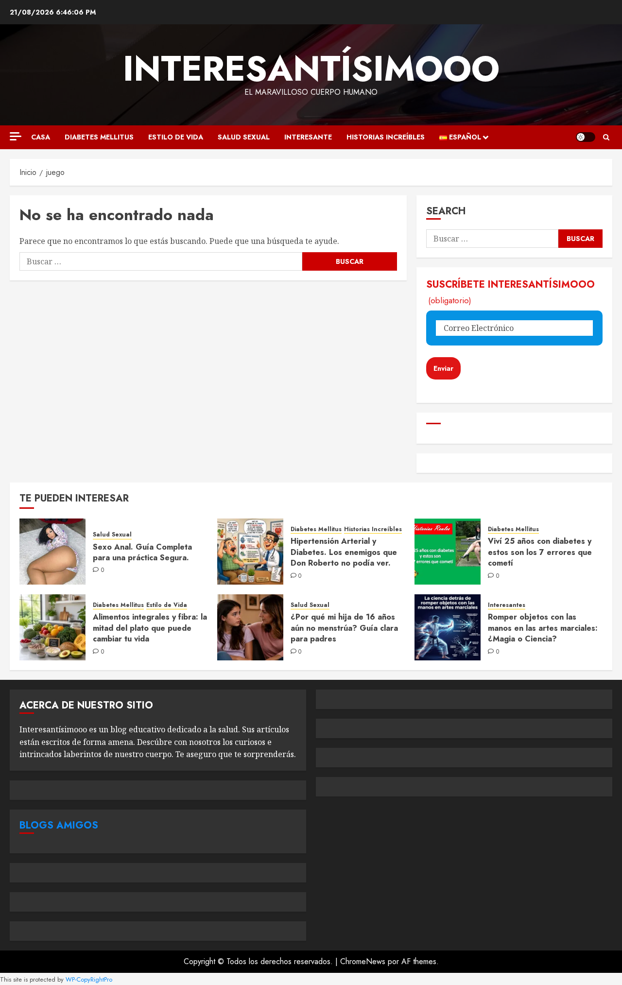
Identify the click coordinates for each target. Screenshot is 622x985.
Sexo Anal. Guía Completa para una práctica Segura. (142, 552)
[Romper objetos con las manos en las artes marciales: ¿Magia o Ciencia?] (448, 627)
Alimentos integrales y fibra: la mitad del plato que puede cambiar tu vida (150, 627)
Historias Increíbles (385, 137)
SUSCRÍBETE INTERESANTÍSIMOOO (510, 291)
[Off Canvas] (15, 136)
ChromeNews (362, 961)
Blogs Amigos (58, 825)
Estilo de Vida (175, 137)
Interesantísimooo (311, 68)
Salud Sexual (244, 137)
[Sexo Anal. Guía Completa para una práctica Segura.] (52, 551)
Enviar (443, 368)
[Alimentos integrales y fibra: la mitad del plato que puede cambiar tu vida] (52, 627)
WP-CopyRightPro (89, 979)
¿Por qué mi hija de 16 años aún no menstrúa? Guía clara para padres (344, 627)
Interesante (308, 137)
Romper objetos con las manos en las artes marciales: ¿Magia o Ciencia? (543, 627)
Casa (40, 137)
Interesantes (506, 605)
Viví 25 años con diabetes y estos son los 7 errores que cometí (540, 552)
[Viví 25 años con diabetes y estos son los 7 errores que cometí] (448, 551)
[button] (606, 137)
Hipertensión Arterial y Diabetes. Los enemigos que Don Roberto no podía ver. (344, 552)
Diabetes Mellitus (99, 137)
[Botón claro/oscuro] (585, 137)
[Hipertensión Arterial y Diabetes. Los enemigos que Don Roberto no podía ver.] (250, 551)
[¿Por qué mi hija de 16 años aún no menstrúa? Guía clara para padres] (250, 627)
